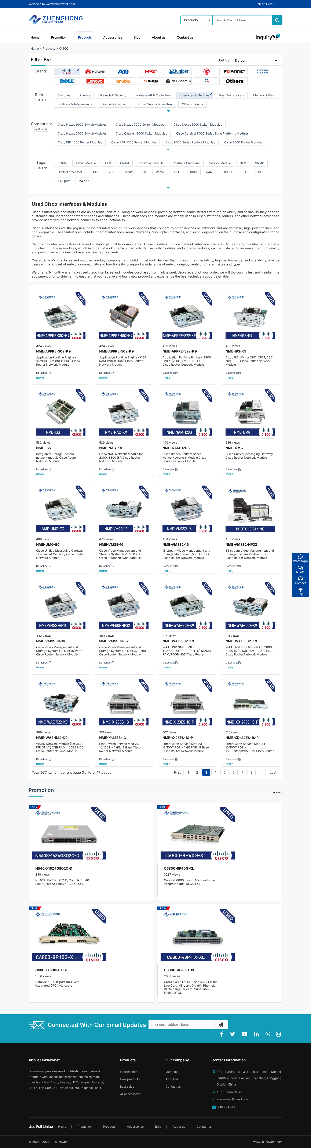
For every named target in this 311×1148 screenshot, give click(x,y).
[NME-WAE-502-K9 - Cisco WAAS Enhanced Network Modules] (250, 607)
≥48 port (64, 181)
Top (300, 594)
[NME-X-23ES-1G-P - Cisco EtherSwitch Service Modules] (187, 703)
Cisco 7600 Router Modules (243, 142)
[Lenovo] (95, 81)
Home (35, 37)
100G (193, 172)
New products (130, 1079)
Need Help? (266, 4)
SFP (261, 172)
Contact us (185, 37)
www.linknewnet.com (267, 1142)
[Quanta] (207, 81)
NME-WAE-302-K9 (178, 641)
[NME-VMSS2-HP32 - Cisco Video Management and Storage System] (250, 510)
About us (158, 37)
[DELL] (67, 81)
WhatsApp (300, 561)
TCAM (62, 163)
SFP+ (245, 172)
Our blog (172, 1071)
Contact (300, 583)
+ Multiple (41, 100)
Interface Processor (186, 163)
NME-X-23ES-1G (112, 738)
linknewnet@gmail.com (233, 1099)
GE (145, 172)
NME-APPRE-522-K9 (179, 351)
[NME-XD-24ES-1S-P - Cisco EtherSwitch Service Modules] (250, 703)
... (261, 772)
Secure (128, 172)
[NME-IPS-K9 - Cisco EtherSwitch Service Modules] (250, 317)
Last (273, 772)
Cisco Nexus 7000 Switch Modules (140, 124)
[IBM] (262, 71)
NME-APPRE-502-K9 (116, 351)
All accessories (130, 1094)
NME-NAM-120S (176, 448)
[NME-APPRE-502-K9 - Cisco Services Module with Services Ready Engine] (124, 317)
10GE (176, 172)
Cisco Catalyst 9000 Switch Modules (141, 133)
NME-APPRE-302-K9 (53, 351)
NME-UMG (234, 448)
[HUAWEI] (95, 71)
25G (111, 172)
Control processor (70, 172)
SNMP (259, 163)
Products (85, 37)
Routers (85, 95)
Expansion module (151, 163)
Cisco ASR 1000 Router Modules (133, 142)
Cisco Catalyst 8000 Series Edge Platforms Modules (212, 133)
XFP (243, 163)
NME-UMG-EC (48, 544)
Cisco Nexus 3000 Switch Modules (82, 133)
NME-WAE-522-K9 (51, 738)
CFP (108, 163)
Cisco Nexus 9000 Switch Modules (82, 124)
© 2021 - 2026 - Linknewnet (49, 1142)
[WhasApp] (269, 1034)
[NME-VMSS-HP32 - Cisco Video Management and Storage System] (124, 607)
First (177, 772)
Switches (64, 95)
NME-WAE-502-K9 (241, 641)
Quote (300, 572)
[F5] (207, 71)
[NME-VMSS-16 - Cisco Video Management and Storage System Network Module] (124, 510)
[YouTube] (245, 1034)
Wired (160, 172)
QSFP (95, 172)
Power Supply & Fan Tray (155, 104)
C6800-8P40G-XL (179, 868)
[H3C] (151, 71)
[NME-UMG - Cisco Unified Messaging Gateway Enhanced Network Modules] (250, 413)
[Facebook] (222, 1034)
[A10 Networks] (123, 71)
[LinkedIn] (257, 1034)
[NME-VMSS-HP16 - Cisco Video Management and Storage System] (60, 607)
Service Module (220, 163)
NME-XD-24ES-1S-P (242, 738)
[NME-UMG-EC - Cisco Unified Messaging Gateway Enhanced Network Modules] (60, 510)
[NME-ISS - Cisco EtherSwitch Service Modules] (60, 413)
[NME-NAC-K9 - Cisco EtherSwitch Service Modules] (124, 413)
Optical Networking (115, 104)
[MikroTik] (178, 81)
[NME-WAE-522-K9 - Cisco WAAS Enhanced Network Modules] (60, 703)
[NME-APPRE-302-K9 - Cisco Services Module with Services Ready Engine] (60, 317)
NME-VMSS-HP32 (114, 641)
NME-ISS (43, 448)
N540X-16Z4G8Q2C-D (53, 868)
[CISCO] (67, 71)
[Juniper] (178, 71)
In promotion (128, 1071)
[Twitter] (233, 1034)
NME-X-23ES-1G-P (177, 738)
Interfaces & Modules (194, 95)
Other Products (192, 104)
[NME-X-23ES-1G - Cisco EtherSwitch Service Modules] (124, 703)
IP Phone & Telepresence (75, 104)
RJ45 (209, 172)
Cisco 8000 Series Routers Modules (190, 142)
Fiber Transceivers (231, 95)
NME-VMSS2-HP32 (241, 544)
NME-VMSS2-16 (175, 544)
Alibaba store (226, 1106)
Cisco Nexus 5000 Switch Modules (197, 124)
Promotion (59, 37)
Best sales (127, 1086)
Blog (137, 37)
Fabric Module (86, 163)
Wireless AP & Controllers (153, 95)
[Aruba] (123, 81)
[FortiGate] (234, 71)
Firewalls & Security (112, 95)
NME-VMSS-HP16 (50, 641)
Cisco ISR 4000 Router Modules (80, 142)
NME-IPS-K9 (236, 351)
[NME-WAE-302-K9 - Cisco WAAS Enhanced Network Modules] (187, 607)
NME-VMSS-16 (111, 544)
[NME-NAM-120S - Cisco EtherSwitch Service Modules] (187, 413)
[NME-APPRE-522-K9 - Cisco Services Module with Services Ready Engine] (187, 317)
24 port (84, 181)
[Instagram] (279, 1034)
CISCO (64, 48)
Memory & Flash (264, 95)
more (40, 377)
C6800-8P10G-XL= (51, 970)
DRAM (124, 163)
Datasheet (42, 372)
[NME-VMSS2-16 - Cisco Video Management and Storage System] (187, 510)
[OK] (220, 1024)
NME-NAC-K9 (110, 448)
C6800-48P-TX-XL (179, 970)
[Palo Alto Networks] (151, 81)
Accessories (112, 37)
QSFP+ (227, 172)
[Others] (234, 81)
